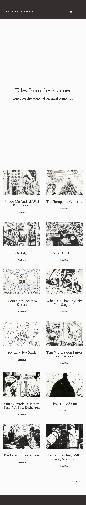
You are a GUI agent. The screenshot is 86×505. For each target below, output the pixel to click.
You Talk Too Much (21, 352)
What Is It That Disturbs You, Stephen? (64, 302)
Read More (22, 212)
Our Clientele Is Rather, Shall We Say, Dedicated (22, 405)
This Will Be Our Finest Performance (64, 354)
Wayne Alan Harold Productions (20, 11)
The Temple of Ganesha (64, 202)
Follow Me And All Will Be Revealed (22, 203)
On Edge (21, 253)
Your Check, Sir (64, 253)
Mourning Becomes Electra (22, 302)
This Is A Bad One (64, 404)
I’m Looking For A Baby (22, 455)
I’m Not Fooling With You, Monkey (64, 457)
